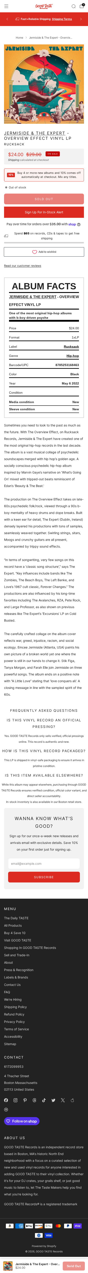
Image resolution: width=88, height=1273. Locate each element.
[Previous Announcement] (7, 19)
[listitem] (47, 19)
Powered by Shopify (44, 1246)
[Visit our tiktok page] (44, 1100)
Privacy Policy (14, 1022)
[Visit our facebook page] (6, 1100)
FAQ (7, 992)
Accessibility (13, 1036)
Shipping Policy (15, 1007)
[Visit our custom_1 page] (72, 1100)
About (8, 962)
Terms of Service (16, 1029)
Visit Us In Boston (61, 19)
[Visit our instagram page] (15, 1100)
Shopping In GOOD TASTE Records (30, 948)
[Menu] (6, 6)
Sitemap (10, 1044)
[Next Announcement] (81, 19)
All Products (13, 925)
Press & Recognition (18, 970)
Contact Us (12, 985)
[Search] (73, 6)
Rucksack (14, 144)
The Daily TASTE (16, 918)
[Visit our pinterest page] (25, 1100)
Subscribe (44, 877)
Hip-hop (73, 356)
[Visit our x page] (62, 1100)
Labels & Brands (16, 977)
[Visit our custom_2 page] (6, 1109)
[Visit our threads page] (34, 1100)
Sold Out (74, 1266)
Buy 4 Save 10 (14, 933)
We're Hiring (13, 999)
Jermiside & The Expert (34, 133)
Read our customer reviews (22, 265)
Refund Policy (14, 1014)
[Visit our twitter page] (53, 1100)
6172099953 (13, 1066)
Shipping (13, 160)
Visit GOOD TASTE (17, 940)
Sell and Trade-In (16, 955)
